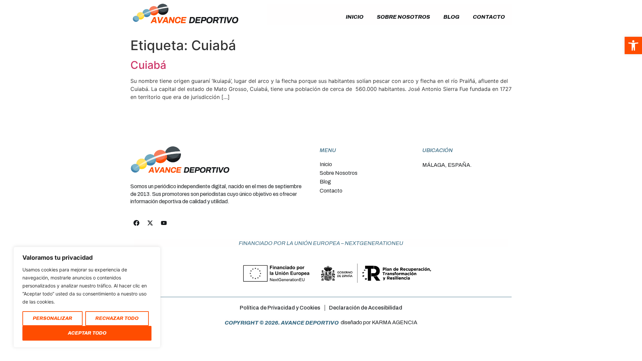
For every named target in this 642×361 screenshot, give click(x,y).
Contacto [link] (489, 17)
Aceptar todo (87, 333)
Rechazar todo (116, 318)
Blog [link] (451, 17)
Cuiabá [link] (148, 65)
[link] (633, 45)
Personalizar (52, 318)
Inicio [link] (354, 17)
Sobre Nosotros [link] (403, 17)
